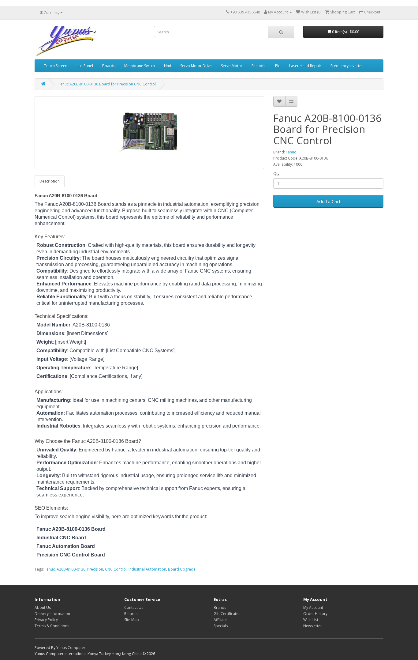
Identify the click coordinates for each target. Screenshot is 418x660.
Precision (95, 569)
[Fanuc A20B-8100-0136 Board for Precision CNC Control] (149, 132)
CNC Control (116, 569)
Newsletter (312, 625)
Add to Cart (328, 201)
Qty (276, 173)
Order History (315, 613)
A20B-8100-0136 (71, 569)
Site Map (131, 619)
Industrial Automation (147, 569)
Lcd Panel (85, 65)
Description (49, 181)
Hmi (167, 65)
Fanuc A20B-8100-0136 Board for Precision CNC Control (107, 84)
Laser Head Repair (305, 65)
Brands (220, 607)
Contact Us (133, 607)
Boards (108, 65)
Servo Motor (231, 65)
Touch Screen (55, 65)
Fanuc (291, 152)
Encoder (259, 65)
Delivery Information (52, 613)
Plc (277, 65)
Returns (130, 613)
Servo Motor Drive (196, 65)
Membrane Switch (139, 65)
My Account (313, 607)
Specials (221, 625)
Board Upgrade (182, 569)
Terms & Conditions (52, 625)
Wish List (310, 619)
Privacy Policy (46, 619)
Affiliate (220, 619)
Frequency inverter (346, 65)
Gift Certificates (227, 613)
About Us (43, 607)
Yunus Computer (70, 647)
